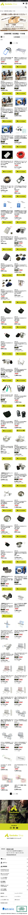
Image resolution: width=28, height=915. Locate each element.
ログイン (5, 862)
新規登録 (5, 866)
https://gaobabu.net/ (14, 817)
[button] (26, 3)
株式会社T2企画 (10, 849)
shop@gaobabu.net (11, 854)
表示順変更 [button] (17, 37)
